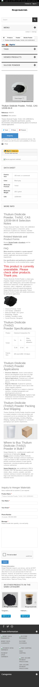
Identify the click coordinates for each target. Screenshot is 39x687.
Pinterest (23, 130)
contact (27, 32)
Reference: (5, 112)
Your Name (6, 501)
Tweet (6, 130)
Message (5, 521)
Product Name (7, 494)
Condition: (5, 115)
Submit (5, 562)
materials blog (8, 244)
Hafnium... (24, 610)
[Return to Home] (4, 37)
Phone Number (6, 514)
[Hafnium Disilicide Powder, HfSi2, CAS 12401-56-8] (29, 600)
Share (14, 130)
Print (6, 144)
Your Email (6, 507)
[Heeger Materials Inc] (19, 10)
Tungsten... (5, 610)
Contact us (28, 3)
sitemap (34, 32)
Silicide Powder (13, 242)
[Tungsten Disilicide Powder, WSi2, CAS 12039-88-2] (10, 600)
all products (21, 242)
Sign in (34, 3)
